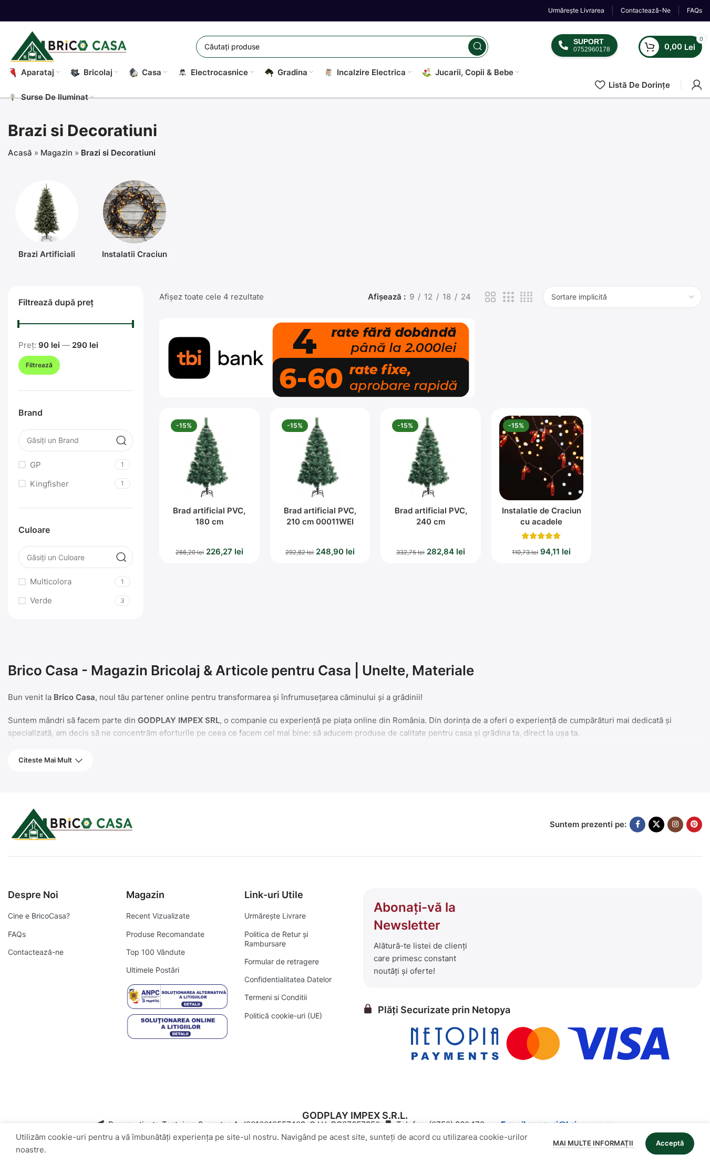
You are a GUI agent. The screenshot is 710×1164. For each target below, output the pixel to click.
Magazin (56, 153)
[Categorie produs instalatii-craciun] (135, 222)
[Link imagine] (73, 824)
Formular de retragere (281, 961)
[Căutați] (477, 47)
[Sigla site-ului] (70, 46)
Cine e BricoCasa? (39, 915)
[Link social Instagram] (675, 824)
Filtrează (39, 365)
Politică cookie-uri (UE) (283, 1015)
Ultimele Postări (152, 969)
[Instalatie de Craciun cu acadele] (541, 458)
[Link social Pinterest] (694, 824)
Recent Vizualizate (158, 915)
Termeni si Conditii (275, 997)
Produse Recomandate (165, 934)
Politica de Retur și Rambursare (276, 939)
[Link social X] (656, 824)
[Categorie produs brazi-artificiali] (47, 222)
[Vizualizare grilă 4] (526, 297)
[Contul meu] (696, 84)
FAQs (17, 934)
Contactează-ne (36, 951)
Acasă (20, 153)
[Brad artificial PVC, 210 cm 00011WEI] (320, 458)
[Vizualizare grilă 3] (508, 297)
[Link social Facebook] (637, 824)
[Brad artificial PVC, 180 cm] (209, 458)
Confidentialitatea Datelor (288, 979)
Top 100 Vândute (155, 951)
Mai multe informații (594, 1143)
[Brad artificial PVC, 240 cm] (430, 458)
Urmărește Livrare (275, 915)
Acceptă (670, 1143)
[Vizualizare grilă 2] (490, 297)
